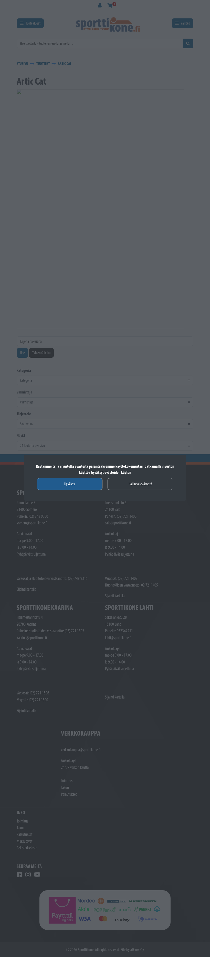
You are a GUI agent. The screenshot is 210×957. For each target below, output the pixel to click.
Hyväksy (69, 483)
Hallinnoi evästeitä (140, 483)
